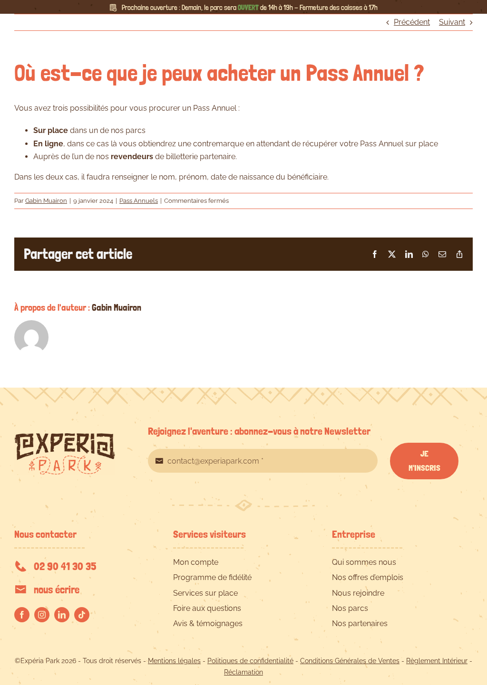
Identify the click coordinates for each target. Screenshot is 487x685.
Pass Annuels (138, 200)
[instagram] (41, 614)
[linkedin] (61, 614)
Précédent (412, 22)
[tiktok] (81, 614)
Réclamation (243, 672)
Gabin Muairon (46, 200)
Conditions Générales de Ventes (349, 661)
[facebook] (21, 614)
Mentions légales (174, 661)
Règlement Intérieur (437, 661)
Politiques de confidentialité (250, 661)
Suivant (452, 22)
